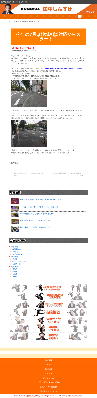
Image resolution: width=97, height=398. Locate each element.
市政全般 (15, 252)
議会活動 (14, 247)
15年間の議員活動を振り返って (48, 382)
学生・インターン (19, 262)
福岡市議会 (16, 249)
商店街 (14, 272)
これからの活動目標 (48, 387)
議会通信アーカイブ (48, 391)
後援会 (14, 259)
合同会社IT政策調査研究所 (74, 396)
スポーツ (15, 277)
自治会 (14, 274)
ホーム (11, 21)
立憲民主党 (16, 264)
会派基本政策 (17, 254)
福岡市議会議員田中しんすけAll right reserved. (41, 396)
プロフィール (48, 378)
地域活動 (14, 267)
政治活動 (14, 257)
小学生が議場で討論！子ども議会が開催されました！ (68, 174)
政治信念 (48, 373)
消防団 (14, 269)
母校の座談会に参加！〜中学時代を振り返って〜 (29, 174)
